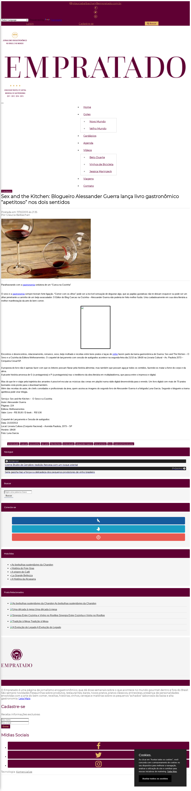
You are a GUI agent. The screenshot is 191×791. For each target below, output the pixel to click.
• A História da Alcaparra (23, 579)
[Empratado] (95, 65)
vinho (115, 354)
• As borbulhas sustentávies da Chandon (31, 564)
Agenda (88, 143)
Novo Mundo (98, 121)
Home (87, 107)
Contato (88, 186)
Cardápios (89, 135)
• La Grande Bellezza (21, 575)
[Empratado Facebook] (95, 8)
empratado (13, 444)
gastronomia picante (123, 444)
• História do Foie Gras (22, 568)
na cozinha (34, 444)
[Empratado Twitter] (95, 12)
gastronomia (29, 284)
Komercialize (24, 771)
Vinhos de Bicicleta (101, 164)
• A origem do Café (20, 572)
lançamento (100, 444)
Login (30, 23)
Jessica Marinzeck (101, 171)
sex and (44, 444)
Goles (86, 114)
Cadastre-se (86, 23)
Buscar (152, 23)
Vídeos (87, 150)
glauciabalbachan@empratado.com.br (96, 3)
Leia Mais (24, 698)
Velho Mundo (98, 128)
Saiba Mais (172, 771)
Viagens (88, 178)
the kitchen (56, 444)
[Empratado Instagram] (95, 16)
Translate (56, 20)
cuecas (24, 444)
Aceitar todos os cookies (155, 778)
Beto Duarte (97, 157)
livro (110, 444)
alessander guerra (84, 444)
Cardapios (6, 191)
